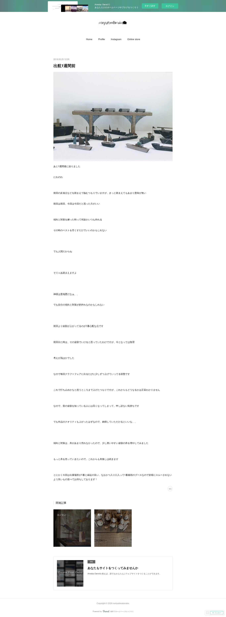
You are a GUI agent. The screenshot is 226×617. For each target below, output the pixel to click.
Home (89, 39)
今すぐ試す (150, 5)
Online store (133, 39)
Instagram (116, 39)
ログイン (170, 5)
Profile (101, 39)
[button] (89, 39)
